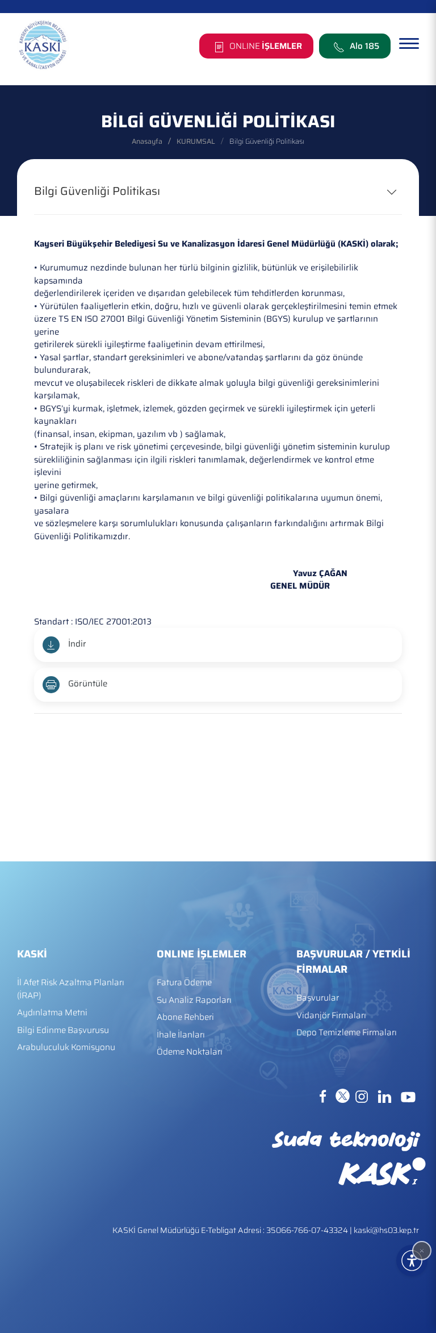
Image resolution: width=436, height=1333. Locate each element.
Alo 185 (364, 46)
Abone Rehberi (185, 1017)
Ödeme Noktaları (190, 1052)
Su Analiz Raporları (194, 1000)
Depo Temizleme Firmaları (346, 1032)
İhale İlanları (181, 1035)
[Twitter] (344, 1095)
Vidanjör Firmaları (331, 1015)
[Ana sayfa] (43, 45)
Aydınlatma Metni (52, 1012)
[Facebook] (324, 1095)
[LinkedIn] (385, 1095)
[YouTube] (408, 1095)
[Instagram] (363, 1095)
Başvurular (317, 998)
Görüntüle (87, 683)
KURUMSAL (196, 141)
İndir (77, 644)
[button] (421, 1250)
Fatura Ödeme (184, 982)
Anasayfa (147, 141)
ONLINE (265, 46)
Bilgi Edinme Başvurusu (63, 1030)
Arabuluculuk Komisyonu (66, 1047)
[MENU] (409, 44)
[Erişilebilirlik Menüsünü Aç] (411, 1260)
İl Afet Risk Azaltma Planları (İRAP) (70, 989)
